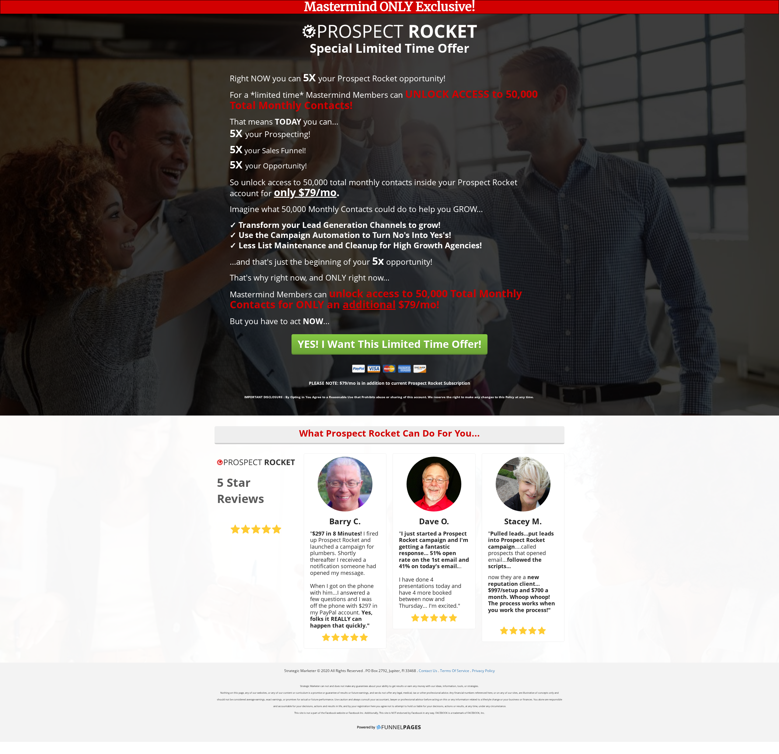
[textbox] (389, 7)
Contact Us (428, 670)
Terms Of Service (454, 670)
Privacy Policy (483, 670)
